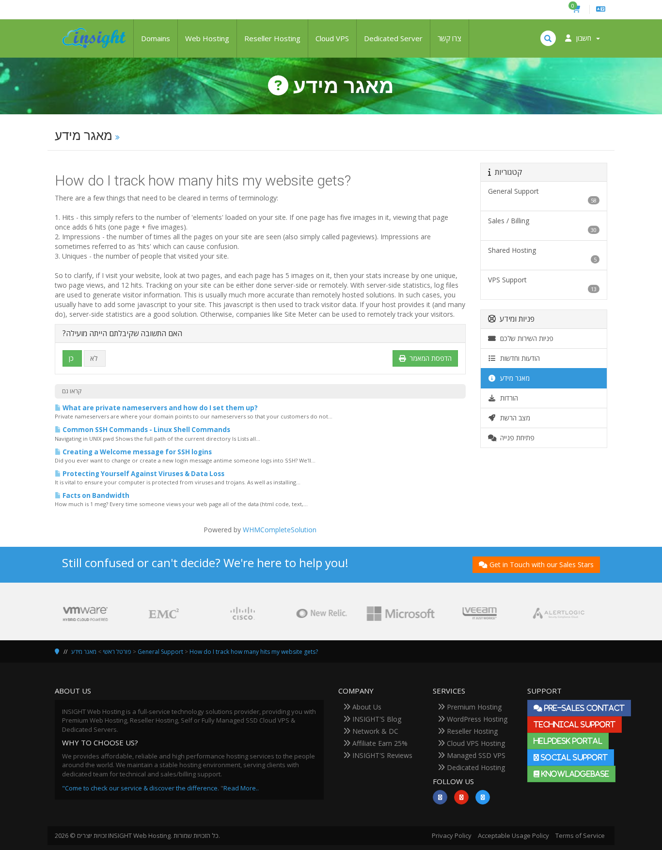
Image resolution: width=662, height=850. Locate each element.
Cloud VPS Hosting (475, 743)
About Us (365, 706)
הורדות (507, 397)
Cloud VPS (332, 38)
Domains (155, 38)
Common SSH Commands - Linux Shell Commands (145, 429)
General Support (160, 652)
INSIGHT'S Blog (375, 719)
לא (93, 358)
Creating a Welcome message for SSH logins (136, 452)
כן (71, 358)
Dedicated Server (393, 38)
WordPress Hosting (476, 719)
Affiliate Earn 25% (379, 743)
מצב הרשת (513, 417)
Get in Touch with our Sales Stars (541, 564)
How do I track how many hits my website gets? (253, 652)
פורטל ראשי (117, 652)
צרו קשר (449, 38)
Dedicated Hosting (475, 767)
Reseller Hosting (272, 38)
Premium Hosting (473, 706)
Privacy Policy (452, 835)
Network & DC (374, 731)
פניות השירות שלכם (524, 338)
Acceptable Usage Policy (513, 835)
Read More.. (241, 788)
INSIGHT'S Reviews (381, 755)
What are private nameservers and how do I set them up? (159, 407)
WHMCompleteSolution (279, 529)
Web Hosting (207, 38)
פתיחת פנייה (515, 437)
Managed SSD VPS (475, 755)
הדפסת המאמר (431, 358)
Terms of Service (580, 835)
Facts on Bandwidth (95, 495)
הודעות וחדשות (518, 358)
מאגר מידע (513, 378)
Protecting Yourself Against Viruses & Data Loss (142, 473)
